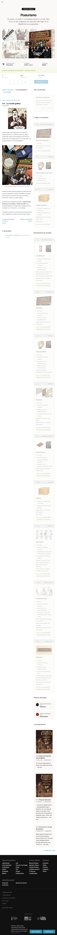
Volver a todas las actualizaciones (11, 100)
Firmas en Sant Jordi (43, 800)
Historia (31, 65)
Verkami (28, 2)
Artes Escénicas (6, 865)
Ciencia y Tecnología (21, 865)
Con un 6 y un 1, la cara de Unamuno (44, 828)
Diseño (4, 869)
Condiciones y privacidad (8, 898)
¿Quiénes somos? (34, 869)
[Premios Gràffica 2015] (15, 918)
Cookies (4, 903)
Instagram (45, 869)
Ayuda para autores (21, 883)
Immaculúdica (44, 716)
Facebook (45, 863)
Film (17, 869)
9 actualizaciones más (49, 850)
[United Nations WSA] (42, 918)
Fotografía (5, 871)
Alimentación (6, 863)
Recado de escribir (5, 222)
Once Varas (9, 65)
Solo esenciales (36, 931)
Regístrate (16, 235)
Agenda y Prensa (34, 865)
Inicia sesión (9, 235)
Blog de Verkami (33, 863)
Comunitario (5, 867)
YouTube (45, 867)
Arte (17, 863)
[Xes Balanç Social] (28, 918)
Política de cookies (15, 933)
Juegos (18, 871)
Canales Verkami (34, 867)
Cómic (26, 65)
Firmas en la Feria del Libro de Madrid (43, 757)
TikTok (44, 871)
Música (4, 873)
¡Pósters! (30, 221)
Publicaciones (20, 873)
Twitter (44, 865)
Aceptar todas (49, 931)
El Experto (43, 707)
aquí (8, 208)
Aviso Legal (5, 900)
